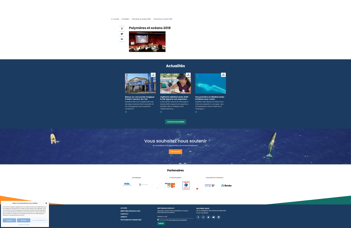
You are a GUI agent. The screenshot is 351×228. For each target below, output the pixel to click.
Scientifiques (136, 178)
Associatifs (210, 178)
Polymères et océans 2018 (141, 19)
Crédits (124, 217)
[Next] (228, 84)
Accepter (9, 220)
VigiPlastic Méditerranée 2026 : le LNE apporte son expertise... (139, 98)
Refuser (23, 220)
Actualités (125, 19)
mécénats (219, 178)
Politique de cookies (24, 224)
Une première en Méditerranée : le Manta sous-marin (175, 98)
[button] (46, 203)
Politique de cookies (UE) (131, 220)
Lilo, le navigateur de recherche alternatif (211, 211)
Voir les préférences (39, 220)
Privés (172, 178)
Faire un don (175, 152)
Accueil (116, 19)
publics (178, 178)
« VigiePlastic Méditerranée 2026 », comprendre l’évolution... (210, 98)
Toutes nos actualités (175, 122)
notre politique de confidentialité (178, 220)
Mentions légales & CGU (130, 211)
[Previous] (123, 84)
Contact (124, 214)
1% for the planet (202, 213)
